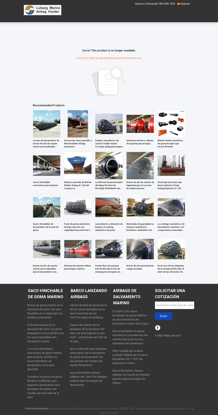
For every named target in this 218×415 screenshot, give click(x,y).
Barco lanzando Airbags (89, 293)
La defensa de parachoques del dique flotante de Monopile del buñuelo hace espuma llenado (109, 185)
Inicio (73, 10)
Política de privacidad (36, 408)
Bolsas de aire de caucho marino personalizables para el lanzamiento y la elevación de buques (45, 269)
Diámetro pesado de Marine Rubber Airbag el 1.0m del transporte (77, 185)
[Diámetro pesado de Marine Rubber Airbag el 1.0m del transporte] (77, 165)
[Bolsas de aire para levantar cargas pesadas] (140, 249)
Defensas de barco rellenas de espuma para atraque (139, 142)
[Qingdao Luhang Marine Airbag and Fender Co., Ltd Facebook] (158, 328)
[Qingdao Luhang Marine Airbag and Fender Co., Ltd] (42, 10)
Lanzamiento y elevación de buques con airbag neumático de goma (109, 227)
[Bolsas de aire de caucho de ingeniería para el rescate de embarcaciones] (140, 165)
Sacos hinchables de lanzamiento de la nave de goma (45, 227)
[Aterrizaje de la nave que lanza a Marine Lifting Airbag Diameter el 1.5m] (171, 165)
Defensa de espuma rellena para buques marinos (77, 267)
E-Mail (158, 335)
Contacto (122, 10)
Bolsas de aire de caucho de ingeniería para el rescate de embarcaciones (140, 185)
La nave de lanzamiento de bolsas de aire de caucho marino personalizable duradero (46, 143)
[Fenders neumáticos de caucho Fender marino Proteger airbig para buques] (109, 123)
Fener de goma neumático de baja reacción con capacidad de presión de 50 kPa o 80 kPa (77, 227)
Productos (86, 10)
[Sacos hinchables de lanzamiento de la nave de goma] (46, 207)
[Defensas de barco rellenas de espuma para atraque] (140, 123)
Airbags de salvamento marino (126, 296)
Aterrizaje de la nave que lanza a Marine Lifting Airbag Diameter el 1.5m (170, 185)
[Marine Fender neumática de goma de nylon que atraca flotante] (171, 123)
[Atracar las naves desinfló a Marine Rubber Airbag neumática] (77, 123)
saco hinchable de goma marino (45, 293)
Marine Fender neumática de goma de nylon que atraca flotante (170, 143)
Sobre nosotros (105, 10)
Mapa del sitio (172, 335)
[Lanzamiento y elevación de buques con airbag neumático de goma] (109, 207)
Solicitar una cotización (145, 10)
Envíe (163, 316)
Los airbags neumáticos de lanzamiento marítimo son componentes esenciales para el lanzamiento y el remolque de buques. (171, 227)
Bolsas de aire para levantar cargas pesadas (140, 267)
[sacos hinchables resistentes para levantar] (46, 165)
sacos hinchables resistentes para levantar (45, 184)
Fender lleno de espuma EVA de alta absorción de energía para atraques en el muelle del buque (108, 269)
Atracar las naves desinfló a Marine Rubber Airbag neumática (78, 143)
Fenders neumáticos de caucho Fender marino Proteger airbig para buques (109, 143)
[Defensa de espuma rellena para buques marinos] (77, 249)
